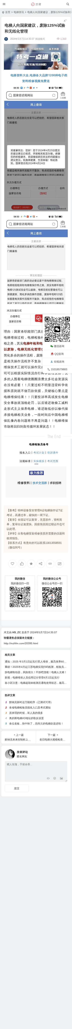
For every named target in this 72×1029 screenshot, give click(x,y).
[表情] (55, 779)
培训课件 (52, 452)
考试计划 (38, 452)
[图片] (61, 779)
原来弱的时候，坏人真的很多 (26, 712)
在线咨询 (59, 361)
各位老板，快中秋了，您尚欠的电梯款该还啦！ (36, 723)
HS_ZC (16, 632)
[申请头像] (63, 753)
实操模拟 (38, 461)
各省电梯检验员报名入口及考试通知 (30, 707)
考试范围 (52, 461)
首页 (7, 12)
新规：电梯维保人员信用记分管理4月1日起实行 (32, 677)
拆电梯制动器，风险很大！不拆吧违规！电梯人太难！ (36, 672)
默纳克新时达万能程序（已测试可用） (31, 702)
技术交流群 (40, 482)
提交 (16, 788)
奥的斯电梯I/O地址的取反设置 (26, 718)
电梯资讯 (19, 12)
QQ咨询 (59, 353)
